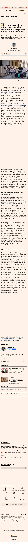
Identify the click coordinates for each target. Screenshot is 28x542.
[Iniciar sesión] (26, 10)
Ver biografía (10, 349)
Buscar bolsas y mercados (7, 464)
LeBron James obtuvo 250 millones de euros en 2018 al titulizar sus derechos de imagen (13, 458)
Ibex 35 (3, 7)
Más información (4, 395)
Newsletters (22, 530)
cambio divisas (14, 494)
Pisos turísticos (13, 389)
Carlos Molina (14, 48)
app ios (14, 499)
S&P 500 (11, 7)
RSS (19, 530)
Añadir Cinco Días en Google (8, 57)
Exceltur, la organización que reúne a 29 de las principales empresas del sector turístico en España (13, 105)
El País (25, 13)
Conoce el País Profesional (14, 504)
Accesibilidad (13, 530)
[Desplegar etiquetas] (26, 389)
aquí (20, 397)
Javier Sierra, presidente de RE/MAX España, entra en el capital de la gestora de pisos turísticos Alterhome (16, 370)
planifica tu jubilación (6, 494)
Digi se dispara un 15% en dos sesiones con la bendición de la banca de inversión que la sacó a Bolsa (13, 449)
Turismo (19, 389)
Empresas (3, 389)
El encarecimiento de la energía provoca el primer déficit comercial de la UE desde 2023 (14, 445)
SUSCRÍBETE (22, 10)
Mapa (17, 530)
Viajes (2, 23)
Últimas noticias (5, 442)
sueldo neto (22, 490)
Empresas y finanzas (9, 17)
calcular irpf (5, 490)
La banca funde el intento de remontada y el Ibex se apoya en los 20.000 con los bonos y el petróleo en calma (13, 454)
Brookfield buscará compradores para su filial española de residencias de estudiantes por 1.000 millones (18, 380)
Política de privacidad (7, 530)
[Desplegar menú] (2, 10)
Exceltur (7, 389)
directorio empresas (22, 494)
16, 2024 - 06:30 (15, 50)
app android (22, 499)
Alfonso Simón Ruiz (12, 383)
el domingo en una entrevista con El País (13, 91)
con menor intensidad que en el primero (13, 257)
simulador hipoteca (14, 490)
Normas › (25, 361)
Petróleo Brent (21, 7)
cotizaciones (5, 499)
